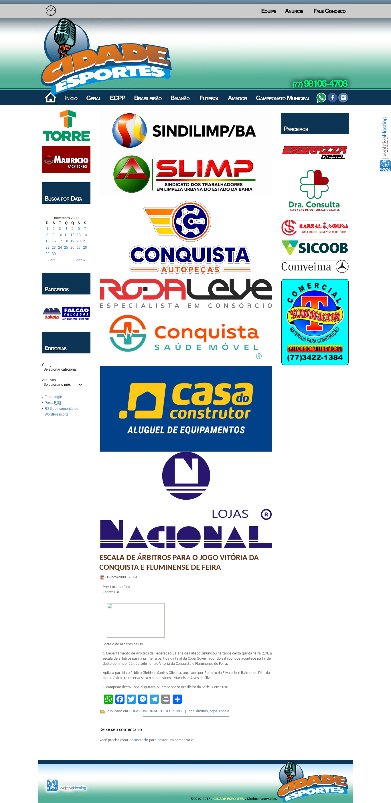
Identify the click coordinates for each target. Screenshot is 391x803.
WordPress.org (56, 414)
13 (79, 235)
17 (60, 241)
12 (72, 235)
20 (79, 241)
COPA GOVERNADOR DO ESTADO (156, 711)
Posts (53, 403)
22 (48, 248)
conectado (138, 739)
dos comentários (61, 409)
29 (48, 254)
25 (66, 248)
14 (85, 235)
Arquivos (49, 380)
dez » (80, 260)
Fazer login (53, 397)
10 (60, 235)
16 (54, 241)
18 (66, 241)
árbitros (202, 711)
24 (60, 248)
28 (85, 248)
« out (51, 260)
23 (54, 248)
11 (66, 235)
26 (72, 248)
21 (85, 241)
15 (48, 241)
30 (54, 254)
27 (79, 248)
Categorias (50, 365)
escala (224, 711)
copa (213, 711)
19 (72, 241)
